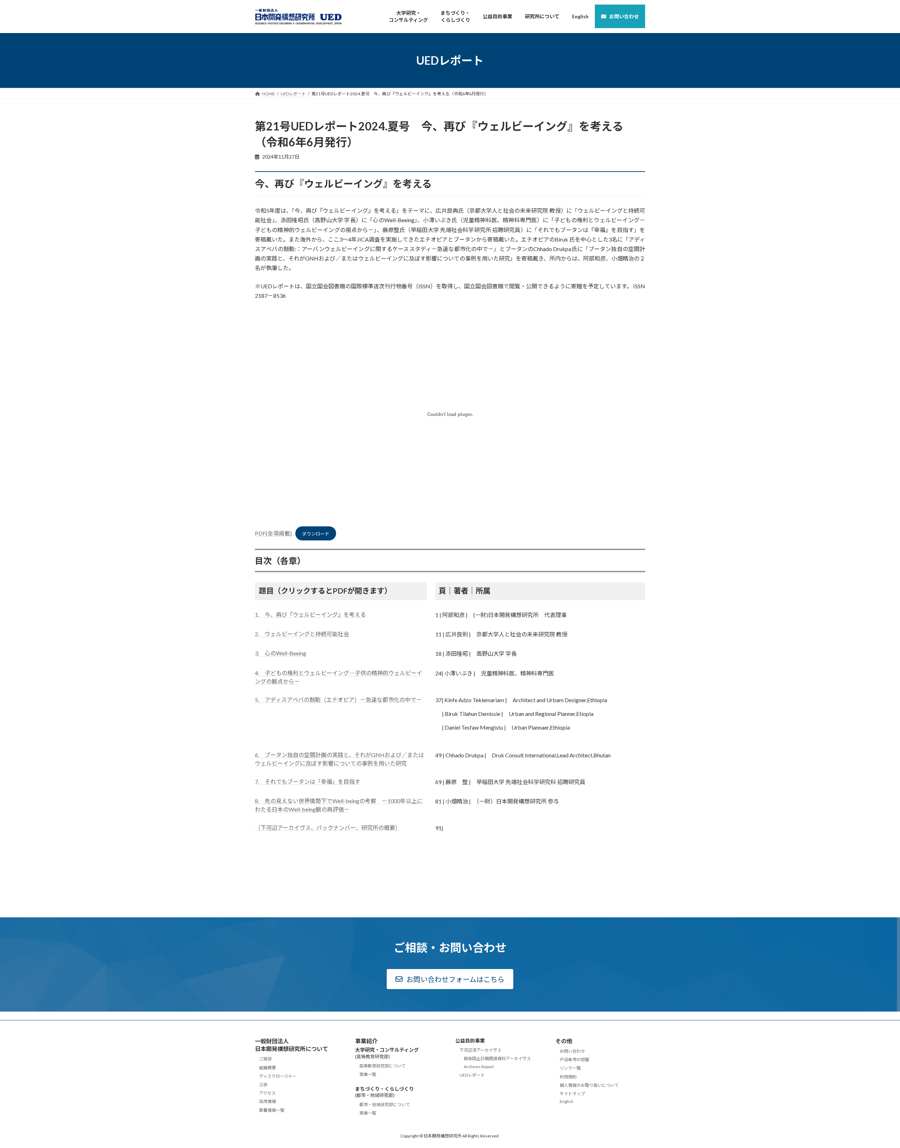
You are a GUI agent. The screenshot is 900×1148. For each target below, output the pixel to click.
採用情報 (267, 1101)
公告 (263, 1084)
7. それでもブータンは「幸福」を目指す (307, 781)
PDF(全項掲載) (273, 533)
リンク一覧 (570, 1068)
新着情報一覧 (271, 1109)
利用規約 (568, 1076)
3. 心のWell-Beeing (280, 653)
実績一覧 (367, 1074)
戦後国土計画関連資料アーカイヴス (497, 1058)
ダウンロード (315, 534)
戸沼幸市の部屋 (574, 1059)
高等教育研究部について (382, 1066)
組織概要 (267, 1067)
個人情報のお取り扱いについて (589, 1085)
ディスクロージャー (277, 1075)
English (566, 1101)
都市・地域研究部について (384, 1104)
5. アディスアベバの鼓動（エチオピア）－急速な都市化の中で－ (338, 699)
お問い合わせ (572, 1051)
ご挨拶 (265, 1059)
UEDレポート (472, 1074)
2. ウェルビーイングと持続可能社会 (302, 633)
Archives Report (479, 1066)
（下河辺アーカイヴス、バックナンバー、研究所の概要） (328, 827)
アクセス (267, 1093)
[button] (450, 979)
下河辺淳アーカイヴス (480, 1050)
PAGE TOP (874, 1107)
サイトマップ (572, 1093)
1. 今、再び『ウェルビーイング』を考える (310, 614)
